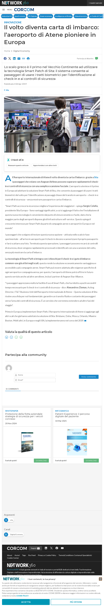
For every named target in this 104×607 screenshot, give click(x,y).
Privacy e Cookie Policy (47, 555)
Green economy (46, 16)
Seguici (34, 548)
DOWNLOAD (41, 460)
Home (7, 51)
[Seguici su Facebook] (56, 548)
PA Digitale (32, 16)
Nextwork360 (13, 569)
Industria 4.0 (7, 16)
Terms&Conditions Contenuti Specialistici (75, 555)
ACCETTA (26, 602)
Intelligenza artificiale (63, 16)
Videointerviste (80, 16)
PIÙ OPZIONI (76, 602)
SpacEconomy (19, 16)
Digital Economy (21, 51)
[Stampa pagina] (28, 58)
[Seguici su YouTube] (62, 548)
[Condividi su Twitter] (10, 58)
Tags (24, 555)
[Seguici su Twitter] (51, 548)
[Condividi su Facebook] (5, 58)
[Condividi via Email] (19, 58)
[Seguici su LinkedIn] (45, 548)
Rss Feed (32, 555)
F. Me (6, 90)
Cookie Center (13, 558)
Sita (96, 177)
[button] (7, 9)
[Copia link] (24, 58)
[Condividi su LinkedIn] (14, 58)
